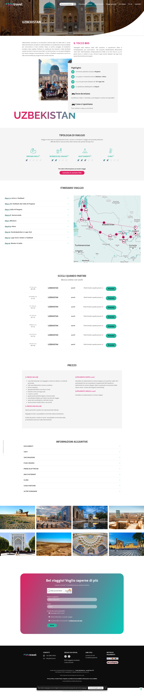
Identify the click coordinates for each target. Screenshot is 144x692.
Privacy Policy (50, 678)
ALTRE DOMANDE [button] (30, 491)
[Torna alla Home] (13, 4)
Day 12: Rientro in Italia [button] (13, 243)
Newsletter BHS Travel (57, 613)
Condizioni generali (91, 657)
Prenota (111, 289)
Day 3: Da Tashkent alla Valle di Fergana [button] (20, 204)
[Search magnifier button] (74, 4)
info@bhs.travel (50, 658)
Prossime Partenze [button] (85, 4)
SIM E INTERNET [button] (30, 474)
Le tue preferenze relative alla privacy (72, 681)
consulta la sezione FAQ (72, 173)
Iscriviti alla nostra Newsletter (56, 611)
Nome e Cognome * (53, 597)
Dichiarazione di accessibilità (90, 678)
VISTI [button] (26, 452)
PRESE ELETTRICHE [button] (31, 469)
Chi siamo (122, 4)
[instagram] (65, 656)
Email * (49, 604)
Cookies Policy (58, 678)
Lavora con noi (90, 655)
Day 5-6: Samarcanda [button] (13, 215)
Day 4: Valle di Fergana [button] (13, 209)
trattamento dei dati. (75, 621)
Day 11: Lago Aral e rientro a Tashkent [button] (19, 238)
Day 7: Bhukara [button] (10, 221)
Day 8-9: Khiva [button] (10, 226)
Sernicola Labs (80, 675)
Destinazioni (99, 4)
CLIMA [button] (26, 480)
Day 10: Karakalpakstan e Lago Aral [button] (18, 232)
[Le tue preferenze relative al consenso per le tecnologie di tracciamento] (141, 689)
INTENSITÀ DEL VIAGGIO (59, 156)
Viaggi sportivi (111, 4)
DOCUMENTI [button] (28, 446)
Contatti (138, 4)
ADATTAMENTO (84, 156)
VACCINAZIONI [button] (29, 457)
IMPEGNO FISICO (33, 156)
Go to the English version (95, 688)
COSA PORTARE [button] (30, 486)
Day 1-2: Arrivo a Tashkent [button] (14, 198)
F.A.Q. (130, 4)
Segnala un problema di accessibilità (72, 678)
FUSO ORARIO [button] (29, 463)
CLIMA (110, 156)
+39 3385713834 (51, 655)
